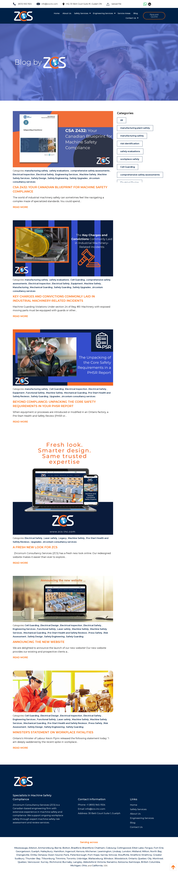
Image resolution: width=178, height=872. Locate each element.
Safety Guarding (62, 287)
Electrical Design (50, 625)
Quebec (22, 862)
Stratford (135, 855)
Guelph (35, 851)
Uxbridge (82, 858)
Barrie (58, 848)
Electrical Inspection (24, 174)
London (126, 851)
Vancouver (34, 862)
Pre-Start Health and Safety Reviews (67, 633)
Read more (20, 207)
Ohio (84, 865)
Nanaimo (112, 862)
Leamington (105, 851)
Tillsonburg (48, 858)
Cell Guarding (77, 280)
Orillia (33, 855)
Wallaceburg (95, 858)
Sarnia (104, 855)
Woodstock (120, 858)
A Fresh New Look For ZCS (35, 547)
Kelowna (123, 862)
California (97, 865)
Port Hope (94, 855)
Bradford (76, 848)
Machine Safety (87, 174)
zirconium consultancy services (78, 396)
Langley (77, 862)
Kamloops (134, 862)
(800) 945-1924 (24, 4)
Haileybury (46, 851)
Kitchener (91, 851)
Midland (136, 851)
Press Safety (95, 633)
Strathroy (146, 855)
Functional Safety (35, 393)
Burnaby (67, 862)
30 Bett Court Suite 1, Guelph (104, 813)
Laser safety (50, 538)
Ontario (132, 858)
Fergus (149, 848)
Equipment (77, 283)
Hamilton (59, 851)
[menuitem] (56, 13)
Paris (66, 855)
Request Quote (154, 15)
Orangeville (22, 855)
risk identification (129, 143)
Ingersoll (70, 851)
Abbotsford (89, 862)
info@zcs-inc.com (50, 4)
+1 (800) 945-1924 (95, 804)
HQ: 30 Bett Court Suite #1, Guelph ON (84, 4)
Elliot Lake (138, 848)
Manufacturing (21, 287)
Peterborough (78, 855)
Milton (145, 851)
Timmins (61, 858)
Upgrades (55, 396)
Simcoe (113, 855)
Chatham (99, 848)
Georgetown (23, 851)
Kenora (80, 851)
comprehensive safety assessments (90, 170)
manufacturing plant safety (135, 128)
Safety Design (38, 178)
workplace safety (129, 159)
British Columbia (150, 862)
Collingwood (124, 848)
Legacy (63, 538)
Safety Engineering (58, 178)
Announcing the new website (39, 642)
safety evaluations (59, 170)
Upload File (116, 4)
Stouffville (123, 855)
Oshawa (42, 855)
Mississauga (21, 848)
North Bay (156, 851)
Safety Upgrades (79, 178)
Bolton (66, 848)
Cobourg (111, 848)
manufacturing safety (36, 170)
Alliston (33, 848)
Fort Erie (159, 848)
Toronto (71, 858)
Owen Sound (55, 855)
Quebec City (145, 858)
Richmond (55, 862)
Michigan (75, 865)
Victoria (101, 862)
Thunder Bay (33, 858)
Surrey (44, 862)
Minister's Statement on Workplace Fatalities (53, 732)
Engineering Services (66, 174)
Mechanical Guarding (41, 287)
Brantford (87, 848)
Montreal (158, 858)
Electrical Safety (45, 174)
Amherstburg (46, 848)
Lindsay (116, 851)
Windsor (108, 858)
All (121, 120)
